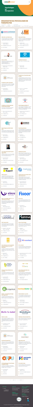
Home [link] (5, 388)
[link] (8, 2)
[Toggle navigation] (29, 2)
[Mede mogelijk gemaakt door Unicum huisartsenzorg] (19, 399)
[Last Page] (19, 380)
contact (27, 389)
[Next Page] (17, 380)
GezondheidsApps (15, 389)
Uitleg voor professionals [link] (6, 390)
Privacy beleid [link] (24, 404)
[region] (8, 46)
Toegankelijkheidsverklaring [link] (18, 404)
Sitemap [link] (28, 404)
